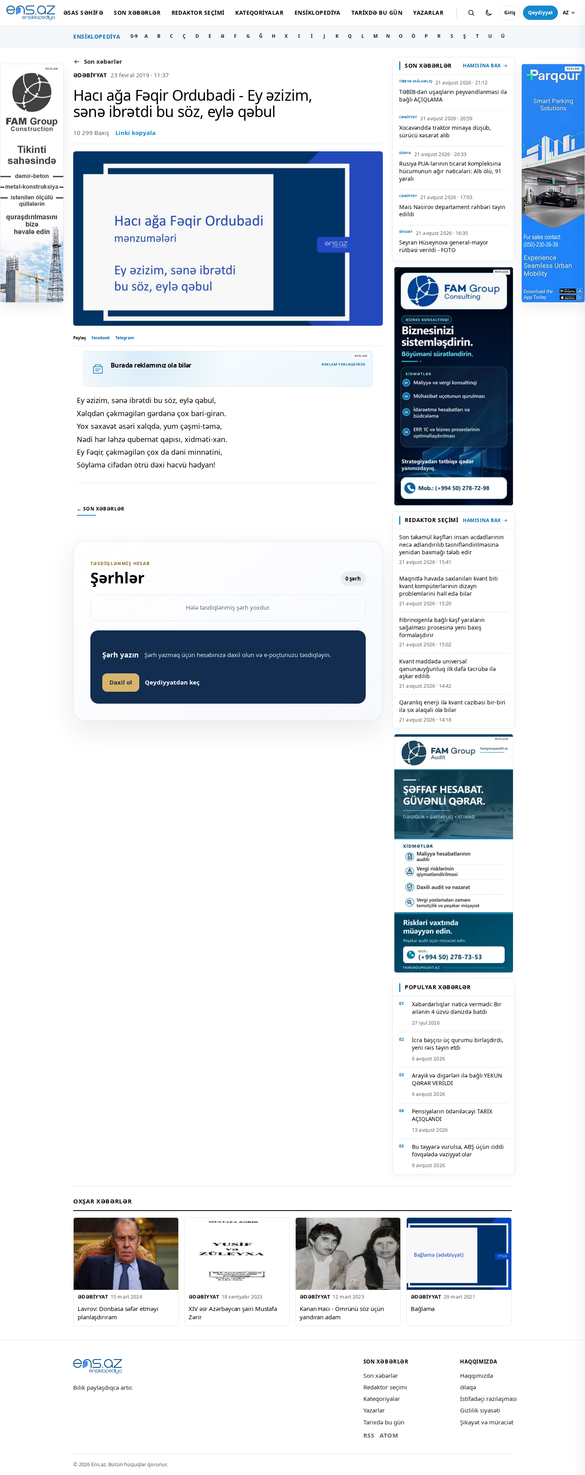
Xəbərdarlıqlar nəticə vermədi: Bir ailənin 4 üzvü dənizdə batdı (456, 1007)
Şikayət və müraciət (486, 1422)
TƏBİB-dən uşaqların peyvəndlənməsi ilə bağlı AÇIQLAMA (453, 95)
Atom (389, 1435)
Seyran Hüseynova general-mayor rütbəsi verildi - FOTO (443, 246)
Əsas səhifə (83, 12)
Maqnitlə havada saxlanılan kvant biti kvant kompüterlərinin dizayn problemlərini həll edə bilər (448, 586)
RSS (368, 1435)
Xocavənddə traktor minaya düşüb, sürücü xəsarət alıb (445, 131)
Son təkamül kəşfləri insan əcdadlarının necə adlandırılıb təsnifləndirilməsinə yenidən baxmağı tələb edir (451, 544)
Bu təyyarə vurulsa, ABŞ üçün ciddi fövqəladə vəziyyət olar (458, 1150)
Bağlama (423, 1309)
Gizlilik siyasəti (480, 1410)
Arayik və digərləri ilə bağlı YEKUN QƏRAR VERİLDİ (457, 1079)
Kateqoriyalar (259, 12)
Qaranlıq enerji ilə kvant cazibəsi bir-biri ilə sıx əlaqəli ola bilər (452, 706)
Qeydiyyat (540, 12)
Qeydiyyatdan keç (172, 682)
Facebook (101, 337)
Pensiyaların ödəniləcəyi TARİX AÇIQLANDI (452, 1115)
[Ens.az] (30, 13)
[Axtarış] (471, 13)
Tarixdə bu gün (376, 12)
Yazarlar (428, 12)
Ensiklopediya (317, 12)
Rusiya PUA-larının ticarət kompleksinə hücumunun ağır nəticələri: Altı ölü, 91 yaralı (450, 171)
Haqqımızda (476, 1375)
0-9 (134, 36)
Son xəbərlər (137, 12)
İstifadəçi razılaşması (488, 1399)
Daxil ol (120, 682)
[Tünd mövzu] (489, 13)
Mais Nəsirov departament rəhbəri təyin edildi (452, 210)
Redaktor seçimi (198, 12)
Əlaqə (468, 1387)
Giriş (509, 12)
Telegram (124, 337)
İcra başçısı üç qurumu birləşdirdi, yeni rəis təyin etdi (457, 1043)
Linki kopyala (135, 133)
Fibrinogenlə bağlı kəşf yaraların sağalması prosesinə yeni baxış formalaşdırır (442, 627)
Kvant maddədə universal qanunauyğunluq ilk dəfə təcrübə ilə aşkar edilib (447, 668)
